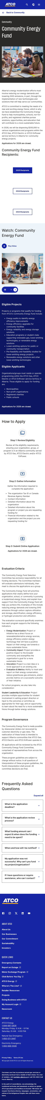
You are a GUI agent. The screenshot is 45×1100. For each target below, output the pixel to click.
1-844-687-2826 (9, 1025)
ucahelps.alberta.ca (21, 1077)
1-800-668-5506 (9, 1046)
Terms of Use (18, 1058)
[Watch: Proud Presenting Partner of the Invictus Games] (4, 246)
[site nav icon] (33, 4)
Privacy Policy (7, 1058)
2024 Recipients (22, 191)
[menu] (39, 4)
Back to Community (15, 12)
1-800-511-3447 (9, 1038)
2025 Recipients (22, 170)
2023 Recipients (22, 212)
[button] (22, 805)
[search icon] (27, 4)
